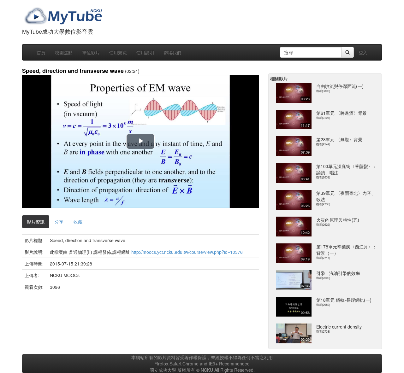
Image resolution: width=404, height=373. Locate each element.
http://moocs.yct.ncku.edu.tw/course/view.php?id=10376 (187, 252)
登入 (363, 52)
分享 (59, 222)
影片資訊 (36, 222)
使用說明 (145, 52)
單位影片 (91, 52)
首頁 (41, 52)
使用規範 (118, 52)
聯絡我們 (172, 52)
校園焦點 (64, 52)
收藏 (78, 222)
